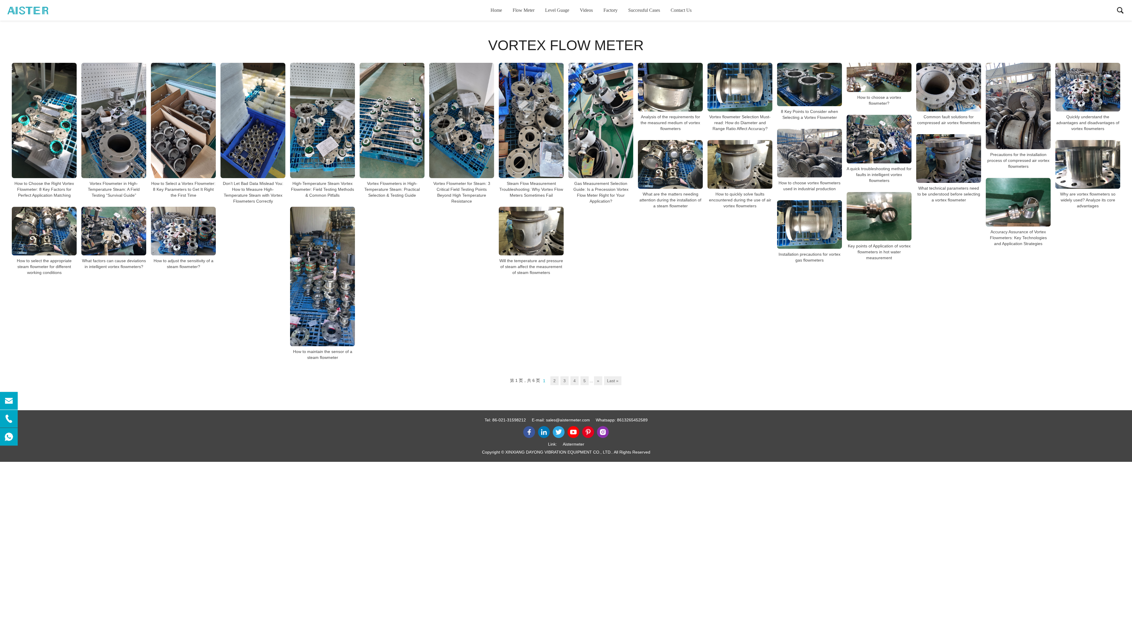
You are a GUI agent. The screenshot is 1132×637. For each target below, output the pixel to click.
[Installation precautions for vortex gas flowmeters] (809, 224)
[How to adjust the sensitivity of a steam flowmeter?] (183, 231)
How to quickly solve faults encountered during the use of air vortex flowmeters (740, 200)
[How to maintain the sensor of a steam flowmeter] (322, 276)
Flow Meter (523, 10)
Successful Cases (644, 10)
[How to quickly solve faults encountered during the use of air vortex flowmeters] (740, 164)
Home (496, 10)
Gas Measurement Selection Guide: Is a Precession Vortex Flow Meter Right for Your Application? (600, 192)
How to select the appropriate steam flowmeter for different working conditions (44, 266)
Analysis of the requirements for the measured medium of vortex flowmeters (670, 122)
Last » (612, 380)
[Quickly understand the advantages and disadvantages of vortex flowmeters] (1087, 87)
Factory (610, 10)
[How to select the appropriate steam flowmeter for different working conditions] (44, 231)
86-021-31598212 (509, 420)
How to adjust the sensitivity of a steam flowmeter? (183, 263)
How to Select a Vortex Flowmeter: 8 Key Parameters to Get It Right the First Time (183, 189)
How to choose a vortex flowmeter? (879, 100)
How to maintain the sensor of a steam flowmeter (322, 354)
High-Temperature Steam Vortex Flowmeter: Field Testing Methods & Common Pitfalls (322, 189)
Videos (586, 10)
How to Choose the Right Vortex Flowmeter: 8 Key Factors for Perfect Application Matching (44, 189)
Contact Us (681, 10)
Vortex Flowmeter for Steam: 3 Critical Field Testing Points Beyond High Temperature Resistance (461, 192)
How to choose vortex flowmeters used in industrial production (809, 185)
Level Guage (557, 10)
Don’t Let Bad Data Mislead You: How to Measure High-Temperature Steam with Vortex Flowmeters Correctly (253, 192)
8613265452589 (632, 420)
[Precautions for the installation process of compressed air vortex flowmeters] (1018, 106)
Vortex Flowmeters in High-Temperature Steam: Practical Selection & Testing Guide (392, 189)
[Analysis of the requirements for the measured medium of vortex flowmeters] (670, 87)
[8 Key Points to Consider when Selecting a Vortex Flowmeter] (809, 84)
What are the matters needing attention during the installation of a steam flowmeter (670, 200)
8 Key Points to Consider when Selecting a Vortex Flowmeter (809, 114)
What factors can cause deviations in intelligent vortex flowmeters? (114, 263)
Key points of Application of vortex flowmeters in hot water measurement (879, 252)
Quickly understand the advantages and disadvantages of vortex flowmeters (1087, 122)
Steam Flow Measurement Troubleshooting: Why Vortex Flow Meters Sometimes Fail (531, 189)
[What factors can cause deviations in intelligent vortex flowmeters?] (113, 231)
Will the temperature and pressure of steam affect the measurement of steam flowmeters (531, 266)
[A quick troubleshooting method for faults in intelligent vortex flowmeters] (879, 139)
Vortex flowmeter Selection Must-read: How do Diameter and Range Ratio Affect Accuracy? (740, 122)
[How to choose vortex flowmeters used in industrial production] (809, 153)
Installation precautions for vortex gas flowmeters (809, 257)
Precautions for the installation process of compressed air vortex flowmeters (1018, 160)
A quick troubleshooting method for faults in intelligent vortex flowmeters (879, 174)
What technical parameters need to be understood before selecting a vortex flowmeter (948, 194)
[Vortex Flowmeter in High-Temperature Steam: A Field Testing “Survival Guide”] (113, 120)
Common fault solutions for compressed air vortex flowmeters (948, 119)
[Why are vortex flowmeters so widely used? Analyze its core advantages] (1087, 164)
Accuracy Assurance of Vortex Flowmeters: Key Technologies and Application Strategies (1018, 237)
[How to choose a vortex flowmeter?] (879, 77)
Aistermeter (573, 444)
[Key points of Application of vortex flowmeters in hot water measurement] (879, 216)
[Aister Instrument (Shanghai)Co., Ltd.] (36, 10)
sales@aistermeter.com (568, 420)
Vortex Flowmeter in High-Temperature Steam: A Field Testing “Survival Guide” (114, 189)
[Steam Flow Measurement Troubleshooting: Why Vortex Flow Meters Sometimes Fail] (531, 120)
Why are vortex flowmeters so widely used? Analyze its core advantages (1087, 200)
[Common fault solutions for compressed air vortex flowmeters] (948, 87)
